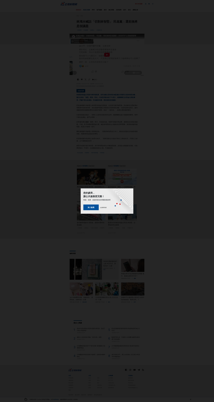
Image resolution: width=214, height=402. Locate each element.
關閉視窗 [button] (104, 207)
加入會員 (91, 207)
